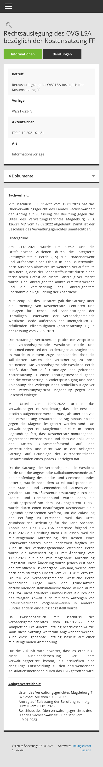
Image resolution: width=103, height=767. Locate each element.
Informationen (23, 54)
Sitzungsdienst (81, 748)
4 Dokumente (21, 176)
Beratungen (62, 54)
